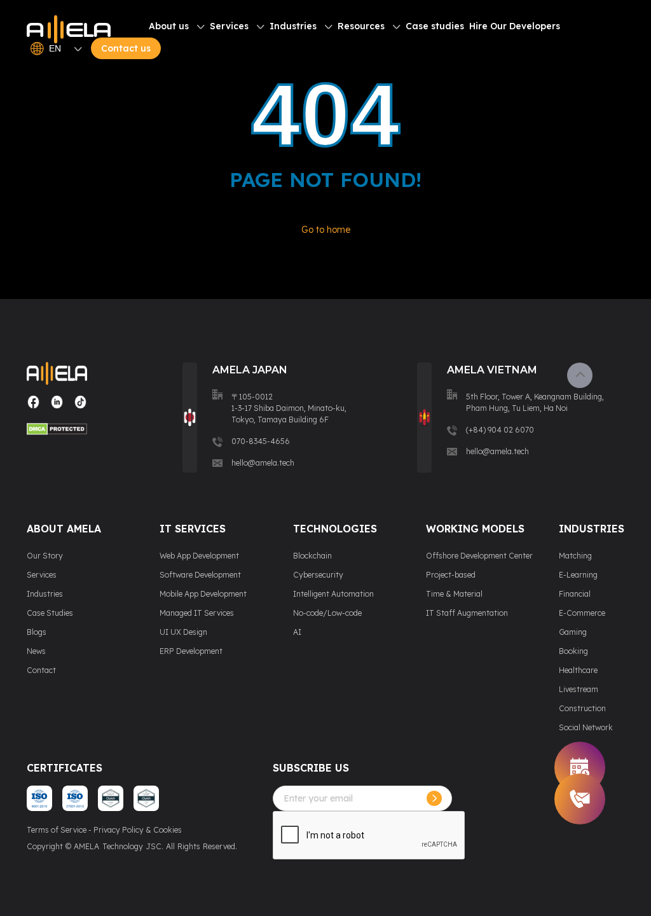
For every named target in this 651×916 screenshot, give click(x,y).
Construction (582, 708)
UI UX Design (183, 632)
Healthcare (578, 670)
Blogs (36, 632)
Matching (575, 555)
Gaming (573, 632)
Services (229, 26)
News (36, 651)
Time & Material (454, 594)
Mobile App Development (203, 594)
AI (297, 632)
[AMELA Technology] (69, 30)
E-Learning (578, 574)
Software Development (200, 574)
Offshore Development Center (479, 555)
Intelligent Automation (333, 594)
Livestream (578, 689)
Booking (573, 651)
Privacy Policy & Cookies (137, 830)
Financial (575, 594)
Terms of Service (56, 830)
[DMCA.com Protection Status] (57, 430)
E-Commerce (582, 613)
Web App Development (199, 555)
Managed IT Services (197, 613)
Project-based (451, 574)
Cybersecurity (318, 574)
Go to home (325, 229)
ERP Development (191, 651)
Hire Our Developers (514, 26)
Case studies (435, 26)
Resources (361, 26)
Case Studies (50, 613)
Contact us (126, 48)
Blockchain (312, 555)
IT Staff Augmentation (467, 613)
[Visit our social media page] (33, 407)
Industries (293, 26)
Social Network (586, 727)
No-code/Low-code (327, 613)
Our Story (45, 555)
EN (55, 48)
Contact (41, 670)
